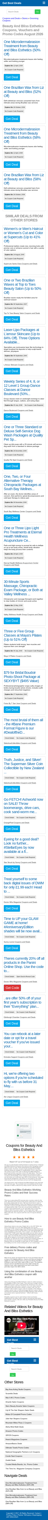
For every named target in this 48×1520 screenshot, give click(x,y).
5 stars (33, 1157)
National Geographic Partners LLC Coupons (23, 1452)
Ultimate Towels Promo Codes (17, 1448)
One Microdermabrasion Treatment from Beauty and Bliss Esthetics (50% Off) (21, 1484)
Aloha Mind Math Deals (15, 1427)
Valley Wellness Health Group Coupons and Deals (23, 614)
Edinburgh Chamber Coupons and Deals (19, 1017)
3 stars (24, 1157)
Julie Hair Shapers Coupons (16, 1419)
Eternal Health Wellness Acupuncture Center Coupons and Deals (21, 564)
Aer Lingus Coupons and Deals (16, 1097)
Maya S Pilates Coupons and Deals (17, 656)
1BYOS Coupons (12, 1435)
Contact (37, 1513)
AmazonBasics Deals (14, 1444)
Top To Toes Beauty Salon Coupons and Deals (22, 313)
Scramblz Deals (12, 1393)
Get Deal (12, 77)
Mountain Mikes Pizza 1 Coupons (19, 1423)
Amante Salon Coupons (15, 1402)
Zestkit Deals (11, 1460)
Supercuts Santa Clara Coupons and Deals (20, 264)
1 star (14, 1157)
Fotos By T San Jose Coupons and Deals (20, 703)
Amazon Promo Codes (14, 1431)
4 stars (28, 1157)
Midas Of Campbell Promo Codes (19, 1414)
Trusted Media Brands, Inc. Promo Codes (22, 1464)
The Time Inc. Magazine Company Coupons (23, 1469)
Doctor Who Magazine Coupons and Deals (20, 902)
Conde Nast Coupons (14, 1456)
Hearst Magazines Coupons (16, 1439)
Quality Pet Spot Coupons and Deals (18, 460)
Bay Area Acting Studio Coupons (18, 1389)
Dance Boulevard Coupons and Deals (18, 410)
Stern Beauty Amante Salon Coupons (20, 1406)
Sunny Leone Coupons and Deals (17, 942)
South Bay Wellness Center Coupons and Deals (22, 511)
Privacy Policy (11, 1515)
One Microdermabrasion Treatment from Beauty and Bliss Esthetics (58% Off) (21, 1496)
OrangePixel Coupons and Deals (16, 823)
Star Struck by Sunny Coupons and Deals (20, 862)
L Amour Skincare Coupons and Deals (18, 365)
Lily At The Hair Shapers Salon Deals (20, 1410)
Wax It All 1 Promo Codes (15, 1398)
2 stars (19, 1157)
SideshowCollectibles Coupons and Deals (20, 743)
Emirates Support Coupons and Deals (18, 1057)
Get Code (12, 988)
